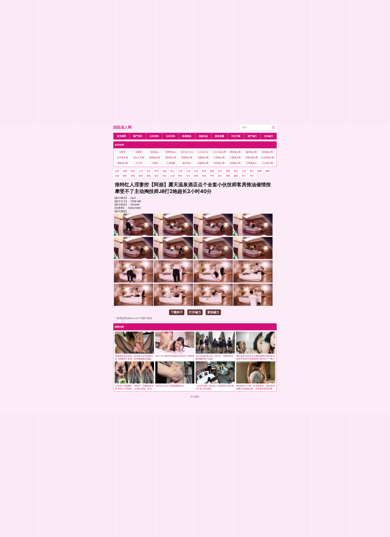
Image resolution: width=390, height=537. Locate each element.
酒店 (156, 175)
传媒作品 (203, 136)
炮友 (236, 171)
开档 (212, 175)
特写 (220, 171)
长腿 (117, 175)
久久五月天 (203, 152)
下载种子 (177, 312)
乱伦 (196, 171)
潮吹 (125, 175)
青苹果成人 (170, 152)
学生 (149, 171)
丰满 (188, 171)
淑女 (252, 171)
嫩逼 (236, 175)
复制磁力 (213, 312)
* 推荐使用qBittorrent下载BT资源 (133, 318)
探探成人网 (187, 157)
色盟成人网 (203, 163)
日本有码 (154, 136)
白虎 (244, 171)
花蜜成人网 (203, 157)
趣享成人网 (251, 152)
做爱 (125, 171)
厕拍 (141, 175)
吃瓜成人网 (219, 163)
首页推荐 (121, 136)
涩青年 (122, 152)
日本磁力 (268, 136)
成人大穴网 (138, 157)
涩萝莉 (138, 152)
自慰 (117, 171)
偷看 (259, 171)
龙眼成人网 (122, 163)
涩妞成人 (154, 152)
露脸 (212, 171)
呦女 (180, 175)
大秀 (180, 171)
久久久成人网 (219, 152)
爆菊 (228, 171)
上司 (141, 171)
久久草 (138, 163)
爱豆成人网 (235, 152)
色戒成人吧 (235, 163)
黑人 (172, 171)
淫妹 (204, 175)
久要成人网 (235, 157)
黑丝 (252, 175)
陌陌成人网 (122, 127)
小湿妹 (154, 163)
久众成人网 (267, 163)
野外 (156, 171)
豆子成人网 (122, 157)
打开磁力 (195, 312)
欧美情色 (186, 136)
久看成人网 (219, 157)
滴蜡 (267, 171)
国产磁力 (252, 136)
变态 (164, 175)
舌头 (188, 175)
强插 (228, 175)
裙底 (149, 175)
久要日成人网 (251, 157)
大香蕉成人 (251, 163)
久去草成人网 (267, 157)
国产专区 (137, 136)
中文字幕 (235, 136)
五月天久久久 (187, 152)
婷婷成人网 (267, 152)
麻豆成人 (187, 163)
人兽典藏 (171, 163)
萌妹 (164, 171)
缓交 (133, 171)
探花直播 (219, 136)
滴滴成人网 (154, 157)
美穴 (244, 175)
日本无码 (170, 136)
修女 (220, 175)
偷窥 (133, 175)
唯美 (204, 171)
